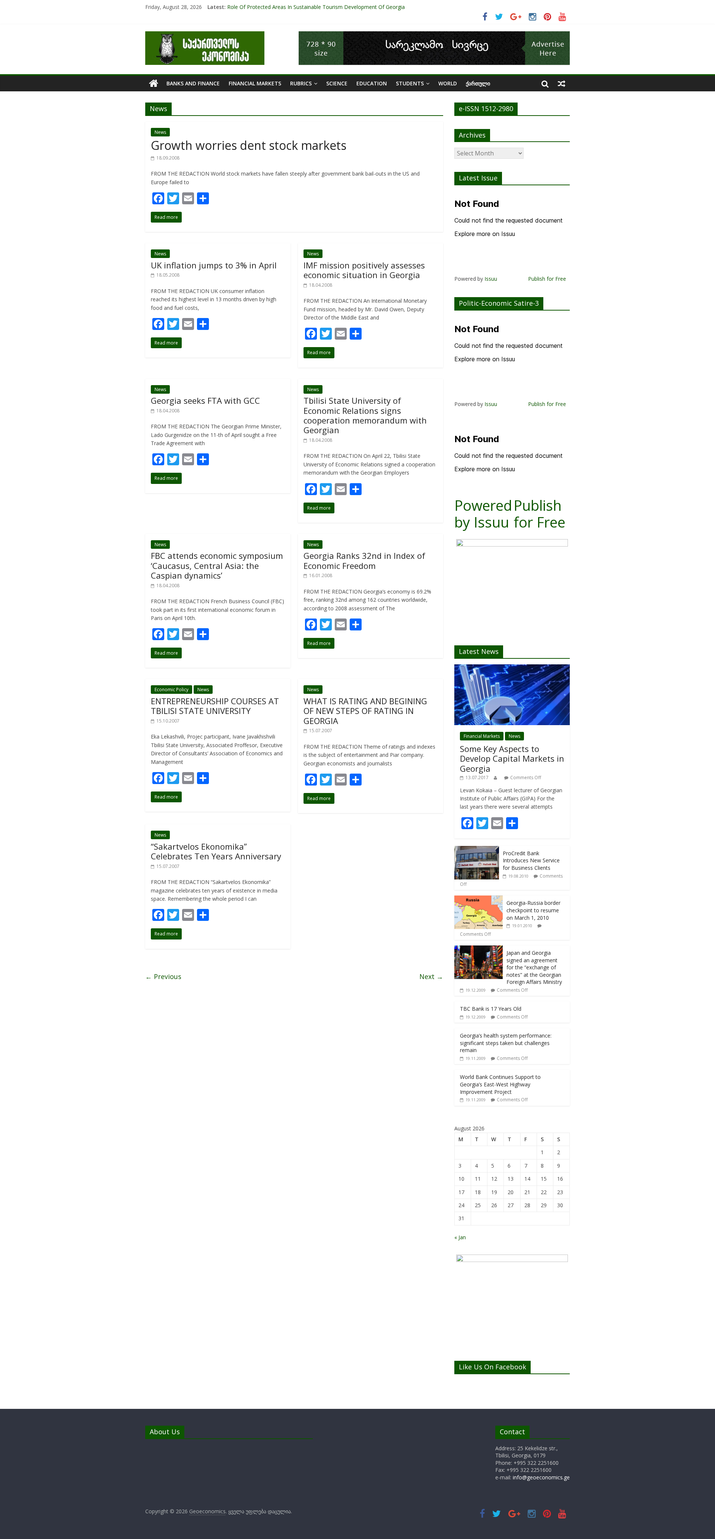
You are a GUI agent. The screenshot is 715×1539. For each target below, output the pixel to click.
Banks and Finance (193, 83)
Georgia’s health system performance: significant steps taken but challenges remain (506, 1043)
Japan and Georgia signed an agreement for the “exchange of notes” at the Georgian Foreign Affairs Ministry (534, 967)
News (160, 132)
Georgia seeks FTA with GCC (205, 400)
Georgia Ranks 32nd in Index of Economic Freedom (364, 560)
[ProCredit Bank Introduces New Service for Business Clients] (476, 849)
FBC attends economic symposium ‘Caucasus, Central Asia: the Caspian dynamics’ (217, 565)
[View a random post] (561, 83)
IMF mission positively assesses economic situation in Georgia (364, 269)
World (447, 83)
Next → (431, 976)
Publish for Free (547, 278)
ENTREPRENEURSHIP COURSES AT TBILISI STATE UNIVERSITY (215, 705)
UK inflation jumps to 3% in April (214, 265)
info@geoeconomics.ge (541, 1477)
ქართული (478, 83)
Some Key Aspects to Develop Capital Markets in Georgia (512, 758)
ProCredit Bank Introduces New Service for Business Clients (531, 860)
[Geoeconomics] (204, 36)
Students (410, 83)
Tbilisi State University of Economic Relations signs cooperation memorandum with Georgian (365, 415)
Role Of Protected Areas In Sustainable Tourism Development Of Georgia (316, 6)
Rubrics (301, 83)
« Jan (460, 1237)
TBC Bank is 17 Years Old (490, 1008)
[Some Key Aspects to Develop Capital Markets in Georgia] (512, 668)
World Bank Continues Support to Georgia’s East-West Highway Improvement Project (500, 1084)
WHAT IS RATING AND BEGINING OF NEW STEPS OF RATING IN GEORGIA (365, 710)
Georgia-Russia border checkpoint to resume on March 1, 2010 (533, 910)
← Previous (163, 976)
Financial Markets (255, 83)
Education (371, 83)
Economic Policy (171, 689)
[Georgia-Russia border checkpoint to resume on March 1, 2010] (478, 899)
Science (336, 83)
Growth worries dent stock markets (248, 145)
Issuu (490, 278)
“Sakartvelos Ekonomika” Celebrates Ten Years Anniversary (216, 851)
